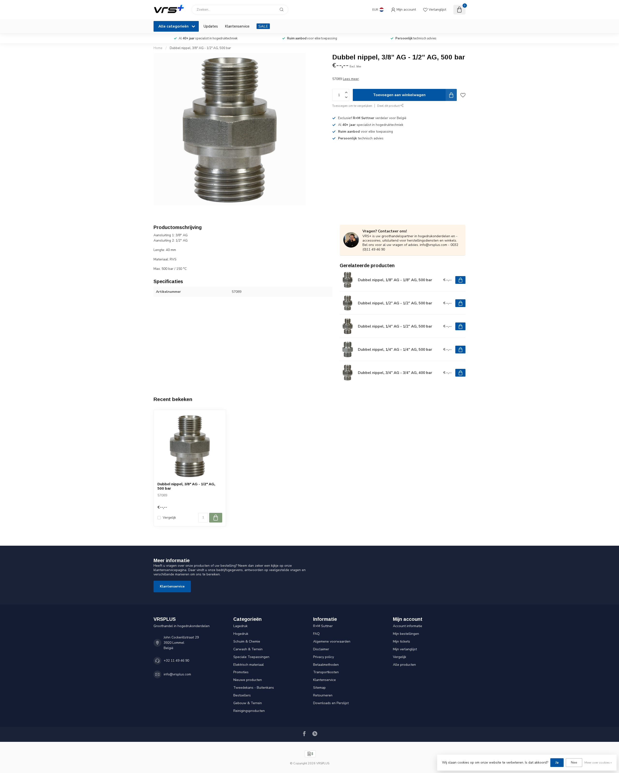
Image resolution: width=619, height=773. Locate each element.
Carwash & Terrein (248, 649)
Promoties (241, 672)
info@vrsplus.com (177, 674)
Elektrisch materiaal (248, 664)
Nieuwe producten (247, 680)
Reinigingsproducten (249, 711)
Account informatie (407, 626)
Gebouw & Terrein (247, 703)
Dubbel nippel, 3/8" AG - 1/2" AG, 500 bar (200, 48)
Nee (574, 762)
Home (158, 48)
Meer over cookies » (598, 762)
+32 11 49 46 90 (176, 660)
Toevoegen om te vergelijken (352, 106)
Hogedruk (240, 633)
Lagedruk (240, 626)
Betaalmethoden (326, 664)
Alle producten (404, 664)
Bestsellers (242, 695)
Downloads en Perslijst (331, 703)
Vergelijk (169, 517)
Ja (557, 762)
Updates (211, 26)
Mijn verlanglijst (405, 649)
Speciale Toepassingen (251, 657)
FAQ (316, 633)
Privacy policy (323, 657)
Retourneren (322, 695)
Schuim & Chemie (246, 641)
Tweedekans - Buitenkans (253, 687)
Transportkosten (326, 672)
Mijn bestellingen (406, 633)
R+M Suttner (323, 626)
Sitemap (319, 687)
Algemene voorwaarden (331, 641)
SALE (263, 26)
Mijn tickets (401, 641)
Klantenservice (237, 26)
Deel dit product (388, 106)
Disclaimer (321, 649)
